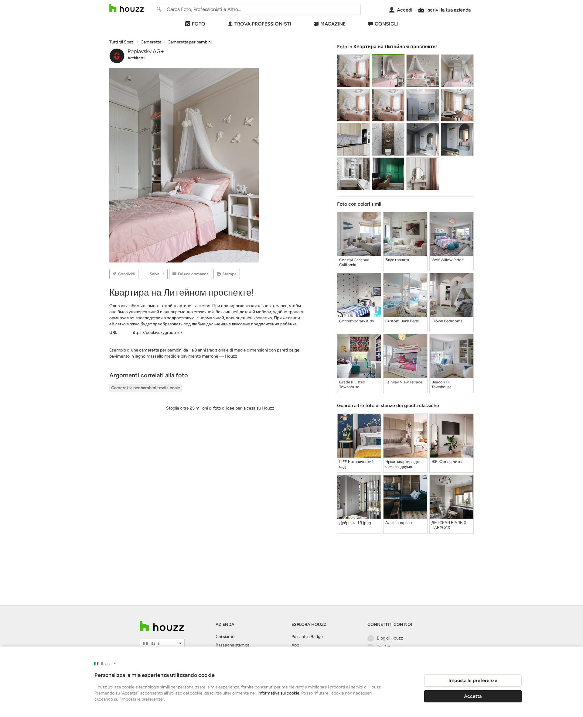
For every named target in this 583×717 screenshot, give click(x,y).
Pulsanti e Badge (307, 636)
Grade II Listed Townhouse (352, 384)
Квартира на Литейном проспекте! (395, 47)
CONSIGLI (386, 24)
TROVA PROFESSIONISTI (262, 24)
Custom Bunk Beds (402, 321)
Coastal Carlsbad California (354, 262)
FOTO (198, 24)
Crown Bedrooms (446, 321)
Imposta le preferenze (472, 680)
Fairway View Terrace (403, 382)
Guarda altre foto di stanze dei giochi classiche (388, 405)
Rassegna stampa (232, 645)
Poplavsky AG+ (146, 51)
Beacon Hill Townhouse (441, 384)
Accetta (473, 696)
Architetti (136, 58)
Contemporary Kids (356, 321)
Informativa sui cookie (278, 693)
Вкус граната (397, 260)
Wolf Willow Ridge (447, 260)
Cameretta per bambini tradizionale (145, 387)
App (295, 645)
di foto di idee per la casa (232, 408)
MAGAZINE (333, 24)
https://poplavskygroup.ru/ (156, 332)
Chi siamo (225, 636)
